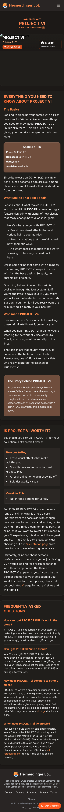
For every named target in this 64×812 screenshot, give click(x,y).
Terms (53, 792)
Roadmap (31, 792)
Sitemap (32, 799)
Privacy (44, 792)
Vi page (41, 711)
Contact (9, 792)
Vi (23, 585)
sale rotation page (37, 544)
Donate (20, 792)
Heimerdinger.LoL (35, 774)
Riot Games (46, 780)
